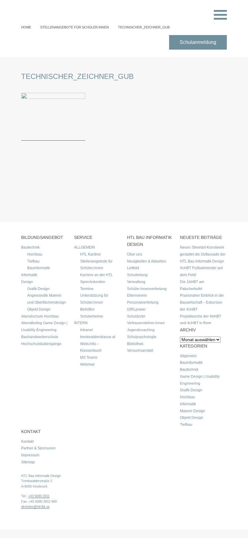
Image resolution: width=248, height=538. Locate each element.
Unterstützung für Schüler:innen (94, 299)
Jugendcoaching (141, 330)
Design (27, 282)
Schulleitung (137, 275)
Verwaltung (136, 282)
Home (26, 27)
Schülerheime (91, 316)
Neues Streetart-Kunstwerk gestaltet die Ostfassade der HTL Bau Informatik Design (203, 254)
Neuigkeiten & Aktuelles (146, 261)
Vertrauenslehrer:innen (146, 323)
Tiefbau (33, 261)
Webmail (87, 364)
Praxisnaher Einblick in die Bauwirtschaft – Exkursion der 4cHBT (202, 302)
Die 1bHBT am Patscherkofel (192, 285)
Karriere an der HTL (96, 275)
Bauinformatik (38, 268)
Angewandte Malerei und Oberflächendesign (46, 299)
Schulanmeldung (198, 42)
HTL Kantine (90, 254)
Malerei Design (192, 411)
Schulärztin (136, 316)
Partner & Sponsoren (38, 448)
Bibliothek (135, 344)
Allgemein (188, 356)
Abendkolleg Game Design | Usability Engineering (44, 326)
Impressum (30, 455)
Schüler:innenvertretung (147, 289)
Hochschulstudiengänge (41, 344)
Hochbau (34, 254)
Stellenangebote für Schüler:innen (74, 27)
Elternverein (137, 295)
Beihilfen (87, 309)
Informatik (29, 275)
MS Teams (88, 357)
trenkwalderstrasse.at (97, 337)
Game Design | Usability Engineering (200, 380)
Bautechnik (30, 247)
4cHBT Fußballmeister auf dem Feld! (201, 271)
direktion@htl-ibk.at (35, 506)
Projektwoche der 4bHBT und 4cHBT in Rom (200, 319)
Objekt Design (39, 309)
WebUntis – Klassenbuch (91, 347)
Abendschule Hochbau (40, 316)
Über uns (134, 254)
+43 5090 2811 (39, 496)
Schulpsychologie (141, 337)
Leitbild (133, 268)
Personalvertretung (142, 302)
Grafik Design (38, 289)
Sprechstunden (92, 282)
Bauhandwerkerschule (39, 337)
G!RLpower (136, 309)
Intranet (86, 330)
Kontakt (27, 441)
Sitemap (28, 462)
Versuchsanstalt (140, 350)
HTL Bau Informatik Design (41, 476)
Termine (86, 289)
